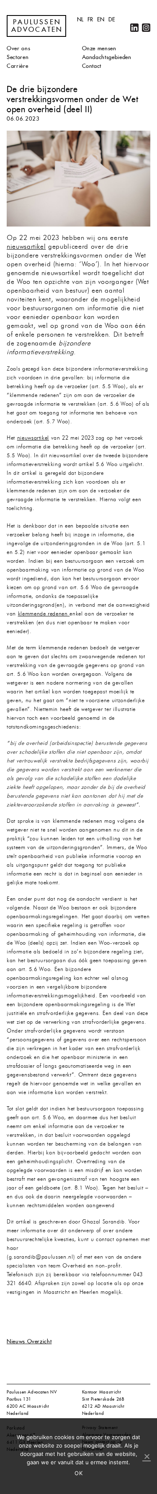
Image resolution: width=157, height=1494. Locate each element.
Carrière (17, 66)
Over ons (18, 48)
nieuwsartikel (26, 247)
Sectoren (17, 57)
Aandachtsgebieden (106, 57)
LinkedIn (134, 27)
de (112, 19)
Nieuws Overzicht (29, 1341)
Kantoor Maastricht (101, 1392)
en (101, 19)
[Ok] (146, 1456)
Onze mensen (99, 48)
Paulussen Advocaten (37, 25)
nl (80, 19)
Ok (78, 1473)
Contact (92, 66)
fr (90, 19)
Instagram (146, 27)
